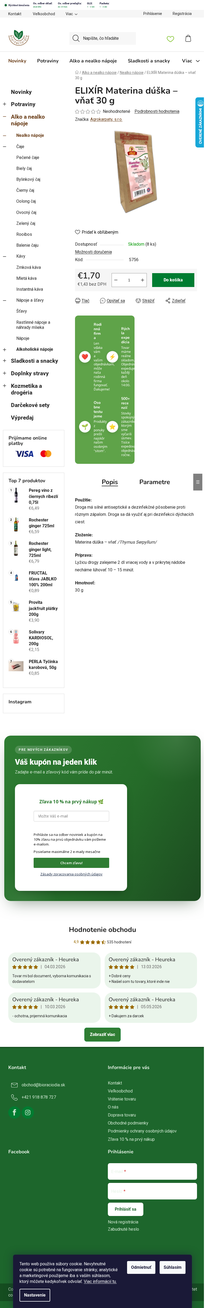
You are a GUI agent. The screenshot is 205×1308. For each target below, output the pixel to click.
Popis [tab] (110, 482)
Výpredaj (22, 417)
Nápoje (22, 338)
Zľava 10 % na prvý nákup (131, 1139)
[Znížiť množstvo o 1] (116, 280)
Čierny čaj (25, 190)
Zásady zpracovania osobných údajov (71, 874)
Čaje (20, 146)
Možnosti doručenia (93, 251)
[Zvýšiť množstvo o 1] (143, 280)
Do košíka (173, 279)
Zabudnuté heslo (123, 1229)
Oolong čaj (26, 201)
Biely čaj (24, 168)
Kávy (20, 256)
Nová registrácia (123, 1222)
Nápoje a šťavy (30, 300)
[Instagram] (28, 1112)
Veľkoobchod (44, 14)
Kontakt (14, 14)
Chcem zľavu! (71, 862)
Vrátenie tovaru (122, 1099)
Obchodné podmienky (128, 1123)
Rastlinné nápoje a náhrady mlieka (33, 325)
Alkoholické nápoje (34, 349)
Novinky (21, 92)
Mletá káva (26, 278)
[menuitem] (17, 61)
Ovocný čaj (26, 212)
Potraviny (23, 104)
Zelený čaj (25, 223)
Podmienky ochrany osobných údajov (142, 1131)
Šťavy (21, 311)
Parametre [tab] (154, 482)
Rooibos (24, 234)
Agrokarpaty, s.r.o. (106, 119)
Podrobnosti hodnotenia (157, 111)
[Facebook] (14, 1112)
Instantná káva (29, 289)
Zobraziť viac (102, 1034)
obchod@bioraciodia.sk (43, 1084)
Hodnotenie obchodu (102, 929)
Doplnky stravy (30, 373)
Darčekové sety (30, 405)
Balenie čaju (27, 245)
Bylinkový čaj (28, 179)
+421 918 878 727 (39, 1097)
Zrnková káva (28, 267)
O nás (113, 1107)
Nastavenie (35, 1295)
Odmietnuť (141, 1267)
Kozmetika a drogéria (26, 389)
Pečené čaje (27, 157)
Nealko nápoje (30, 135)
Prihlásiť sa (125, 1209)
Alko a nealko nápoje (28, 120)
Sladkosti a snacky (34, 361)
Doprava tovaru (122, 1115)
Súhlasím (173, 1267)
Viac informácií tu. (100, 1281)
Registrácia (182, 13)
